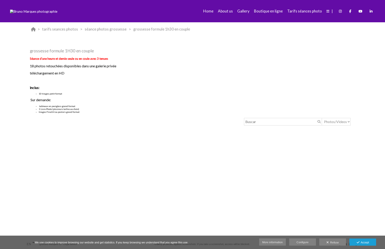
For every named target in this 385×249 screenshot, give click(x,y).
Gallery (243, 11)
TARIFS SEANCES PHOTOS (60, 29)
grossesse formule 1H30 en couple (161, 29)
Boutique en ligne (268, 11)
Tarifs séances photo (304, 11)
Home (208, 11)
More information (272, 242)
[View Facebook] (350, 11)
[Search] (318, 122)
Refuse (334, 242)
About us (225, 11)
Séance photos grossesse (106, 29)
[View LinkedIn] (371, 11)
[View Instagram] (340, 11)
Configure (303, 242)
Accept (364, 242)
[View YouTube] (360, 11)
